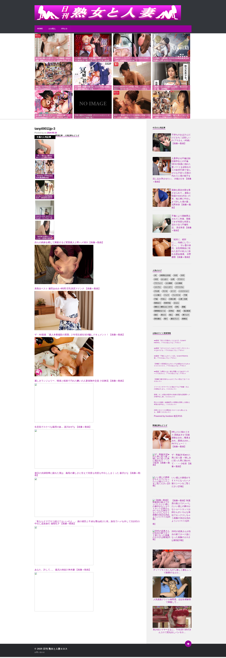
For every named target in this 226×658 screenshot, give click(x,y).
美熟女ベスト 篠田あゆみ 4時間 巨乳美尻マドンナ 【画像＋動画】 (68, 288)
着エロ (163, 315)
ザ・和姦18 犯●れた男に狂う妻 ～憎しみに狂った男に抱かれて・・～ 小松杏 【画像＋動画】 (181, 461)
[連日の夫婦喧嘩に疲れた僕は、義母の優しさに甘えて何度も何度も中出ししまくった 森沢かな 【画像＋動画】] (64, 497)
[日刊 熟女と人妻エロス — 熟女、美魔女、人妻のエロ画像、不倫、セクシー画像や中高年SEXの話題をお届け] (113, 12)
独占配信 (187, 311)
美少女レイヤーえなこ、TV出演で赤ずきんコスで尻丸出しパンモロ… (172, 630)
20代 (175, 275)
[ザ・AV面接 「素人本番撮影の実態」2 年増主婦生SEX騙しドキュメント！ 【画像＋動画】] (64, 356)
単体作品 (167, 303)
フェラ (166, 295)
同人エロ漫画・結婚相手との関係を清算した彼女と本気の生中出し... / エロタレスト (172, 403)
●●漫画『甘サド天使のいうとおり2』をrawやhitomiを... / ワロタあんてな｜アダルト (170, 342)
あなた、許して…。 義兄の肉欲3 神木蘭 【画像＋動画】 (63, 570)
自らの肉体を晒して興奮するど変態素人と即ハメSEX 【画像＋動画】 (69, 242)
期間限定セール (159, 311)
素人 (171, 315)
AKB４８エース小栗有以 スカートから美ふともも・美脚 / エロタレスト (170, 411)
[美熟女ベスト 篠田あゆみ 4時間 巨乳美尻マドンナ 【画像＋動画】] (64, 310)
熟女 (178, 311)
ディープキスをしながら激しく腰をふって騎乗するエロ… (172, 571)
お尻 (172, 279)
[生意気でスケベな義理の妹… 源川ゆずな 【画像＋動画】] (64, 449)
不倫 (156, 299)
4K (155, 275)
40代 (156, 279)
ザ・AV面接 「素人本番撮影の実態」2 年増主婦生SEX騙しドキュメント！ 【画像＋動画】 (80, 335)
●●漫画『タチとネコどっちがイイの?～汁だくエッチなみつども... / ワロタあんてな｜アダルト (172, 349)
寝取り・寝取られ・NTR (163, 307)
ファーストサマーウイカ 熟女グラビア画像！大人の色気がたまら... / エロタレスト (171, 388)
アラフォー (158, 283)
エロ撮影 (169, 283)
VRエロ (64, 29)
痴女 (156, 315)
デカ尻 (156, 291)
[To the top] (188, 643)
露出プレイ (175, 318)
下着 (185, 295)
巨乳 (177, 307)
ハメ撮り (157, 295)
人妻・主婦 (183, 299)
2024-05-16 (52, 133)
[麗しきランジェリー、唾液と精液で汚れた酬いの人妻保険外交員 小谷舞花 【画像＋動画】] (64, 402)
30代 (182, 275)
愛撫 (183, 307)
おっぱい (164, 279)
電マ (165, 318)
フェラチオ (176, 295)
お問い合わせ (40, 652)
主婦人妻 (172, 299)
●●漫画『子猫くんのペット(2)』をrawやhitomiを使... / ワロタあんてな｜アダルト (171, 357)
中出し (163, 299)
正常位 (171, 311)
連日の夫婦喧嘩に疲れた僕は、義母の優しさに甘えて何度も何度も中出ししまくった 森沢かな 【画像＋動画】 (87, 474)
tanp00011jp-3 (45, 128)
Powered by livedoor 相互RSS (168, 416)
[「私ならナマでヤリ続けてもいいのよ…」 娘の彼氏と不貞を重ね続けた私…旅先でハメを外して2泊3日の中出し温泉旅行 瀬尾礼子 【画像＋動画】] (64, 545)
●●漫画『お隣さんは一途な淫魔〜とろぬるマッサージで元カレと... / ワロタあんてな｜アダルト (171, 372)
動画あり (157, 303)
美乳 (177, 315)
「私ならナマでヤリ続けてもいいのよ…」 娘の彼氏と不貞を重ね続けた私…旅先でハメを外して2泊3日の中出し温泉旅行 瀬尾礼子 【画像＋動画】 (87, 522)
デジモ (165, 291)
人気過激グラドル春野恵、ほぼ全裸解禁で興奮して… (172, 600)
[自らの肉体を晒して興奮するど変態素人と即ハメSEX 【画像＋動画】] (64, 264)
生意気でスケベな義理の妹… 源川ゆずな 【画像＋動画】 (63, 427)
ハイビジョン (184, 291)
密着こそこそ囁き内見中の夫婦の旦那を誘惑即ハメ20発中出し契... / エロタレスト (172, 396)
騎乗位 (184, 318)
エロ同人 (52, 29)
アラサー (181, 279)
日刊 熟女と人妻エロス (55, 649)
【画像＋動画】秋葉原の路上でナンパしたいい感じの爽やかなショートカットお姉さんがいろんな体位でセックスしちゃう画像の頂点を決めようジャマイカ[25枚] (171, 512)
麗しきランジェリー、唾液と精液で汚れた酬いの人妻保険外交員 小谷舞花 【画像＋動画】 (80, 381)
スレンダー (168, 287)
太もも (176, 303)
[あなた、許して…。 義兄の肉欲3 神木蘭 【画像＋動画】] (64, 591)
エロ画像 (179, 283)
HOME (40, 29)
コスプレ (157, 287)
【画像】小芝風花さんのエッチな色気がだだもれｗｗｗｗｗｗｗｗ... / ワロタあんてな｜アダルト (172, 365)
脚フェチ (186, 315)
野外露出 (157, 318)
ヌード (173, 291)
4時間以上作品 (165, 275)
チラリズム (179, 287)
